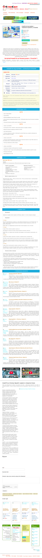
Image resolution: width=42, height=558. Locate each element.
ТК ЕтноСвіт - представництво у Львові (15, 530)
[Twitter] (37, 7)
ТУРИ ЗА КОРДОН (19, 12)
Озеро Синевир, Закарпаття (14, 308)
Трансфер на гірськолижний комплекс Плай (6, 509)
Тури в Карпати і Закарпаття (27, 556)
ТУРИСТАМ (32, 12)
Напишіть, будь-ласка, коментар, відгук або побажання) (14, 476)
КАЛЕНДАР (27, 12)
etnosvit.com (8, 538)
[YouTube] (33, 7)
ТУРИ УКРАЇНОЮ (11, 12)
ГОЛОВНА (5, 12)
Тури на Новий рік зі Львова (27, 493)
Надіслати (4, 490)
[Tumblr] (36, 7)
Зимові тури (35, 493)
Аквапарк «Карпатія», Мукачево (15, 273)
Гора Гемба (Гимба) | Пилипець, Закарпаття (17, 291)
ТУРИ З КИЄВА (13, 556)
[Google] (32, 7)
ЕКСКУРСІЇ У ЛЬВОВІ (36, 556)
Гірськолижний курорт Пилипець (8, 495)
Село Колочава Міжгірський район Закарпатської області (20, 299)
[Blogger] (39, 7)
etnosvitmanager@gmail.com (17, 532)
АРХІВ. (27, 30)
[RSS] (31, 7)
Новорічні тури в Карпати (17, 493)
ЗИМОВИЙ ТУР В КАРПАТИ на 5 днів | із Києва (25, 509)
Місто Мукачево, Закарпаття (14, 338)
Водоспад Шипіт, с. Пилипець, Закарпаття (17, 319)
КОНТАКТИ (5, 14)
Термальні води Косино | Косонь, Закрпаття (18, 357)
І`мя (3, 467)
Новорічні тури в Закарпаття (7, 493)
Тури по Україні (8, 556)
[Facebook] (35, 7)
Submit (24, 537)
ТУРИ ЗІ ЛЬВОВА (19, 556)
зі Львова (15, 510)
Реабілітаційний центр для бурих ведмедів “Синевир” (20, 329)
